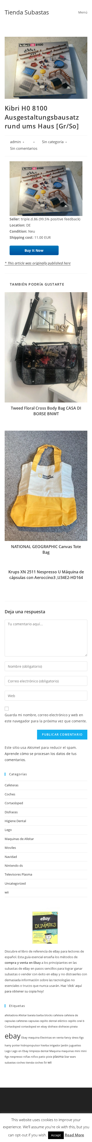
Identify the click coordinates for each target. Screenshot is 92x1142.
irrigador (55, 1045)
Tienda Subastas (27, 12)
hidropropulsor (30, 1045)
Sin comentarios (23, 148)
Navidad (11, 856)
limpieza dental (39, 1051)
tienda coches (34, 1062)
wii (7, 892)
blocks (48, 1015)
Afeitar (22, 1015)
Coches (10, 794)
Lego (8, 830)
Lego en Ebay (20, 1051)
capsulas (33, 1021)
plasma (58, 1056)
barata (31, 1015)
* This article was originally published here (38, 263)
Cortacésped (14, 803)
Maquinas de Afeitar (19, 839)
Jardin (64, 1045)
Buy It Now (34, 250)
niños (34, 1056)
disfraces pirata (68, 1026)
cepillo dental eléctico (53, 1021)
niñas (26, 1056)
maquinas (67, 1051)
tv (45, 1062)
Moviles (10, 847)
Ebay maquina (30, 1037)
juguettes (75, 1045)
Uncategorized (15, 883)
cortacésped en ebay (34, 1026)
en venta (58, 1037)
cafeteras (21, 1021)
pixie (49, 1056)
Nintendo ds (14, 865)
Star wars (70, 1056)
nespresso (16, 1056)
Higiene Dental (15, 821)
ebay (13, 1036)
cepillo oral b (76, 1021)
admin (15, 141)
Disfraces (11, 812)
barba (40, 1015)
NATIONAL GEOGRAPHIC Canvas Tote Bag (46, 549)
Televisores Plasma (18, 874)
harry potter (12, 1045)
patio (42, 1056)
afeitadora (11, 1015)
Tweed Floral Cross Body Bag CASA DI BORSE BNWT (46, 410)
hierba (45, 1045)
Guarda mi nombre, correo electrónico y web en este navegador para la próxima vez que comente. (46, 718)
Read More (74, 1134)
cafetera (58, 1015)
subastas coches (15, 1062)
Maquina (55, 1051)
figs (81, 1037)
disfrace (53, 1026)
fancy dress (71, 1037)
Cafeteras (11, 785)
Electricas (46, 1037)
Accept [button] (56, 1135)
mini (77, 1051)
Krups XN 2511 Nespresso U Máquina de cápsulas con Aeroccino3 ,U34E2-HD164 (46, 574)
